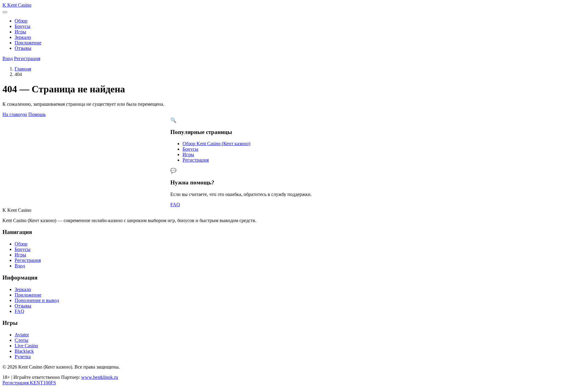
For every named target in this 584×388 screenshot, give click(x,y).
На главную (14, 114)
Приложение (28, 42)
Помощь (37, 114)
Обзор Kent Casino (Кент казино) (216, 143)
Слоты (21, 340)
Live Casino (26, 345)
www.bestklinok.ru (99, 377)
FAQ (175, 204)
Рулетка (23, 356)
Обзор (21, 20)
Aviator (22, 334)
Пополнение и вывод (37, 300)
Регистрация (27, 58)
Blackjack (24, 351)
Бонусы (22, 26)
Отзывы (23, 48)
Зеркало (23, 37)
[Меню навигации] (4, 12)
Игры (20, 31)
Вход (7, 58)
